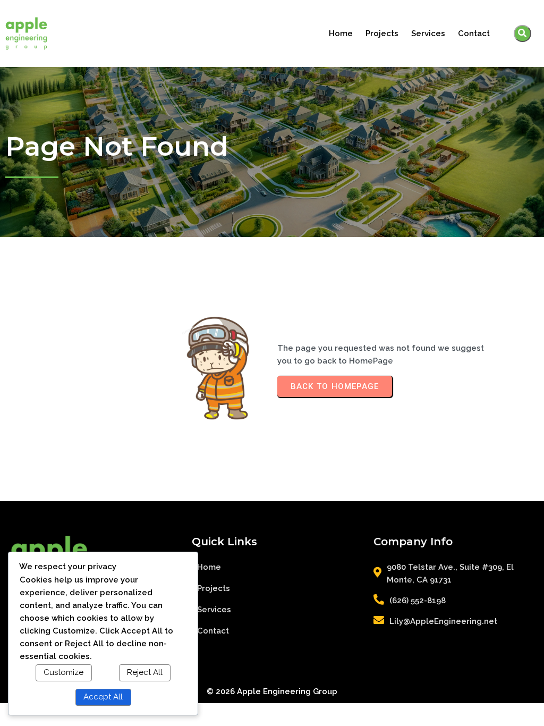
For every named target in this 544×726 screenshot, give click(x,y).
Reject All (145, 672)
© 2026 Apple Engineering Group (272, 691)
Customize (63, 672)
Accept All (103, 697)
